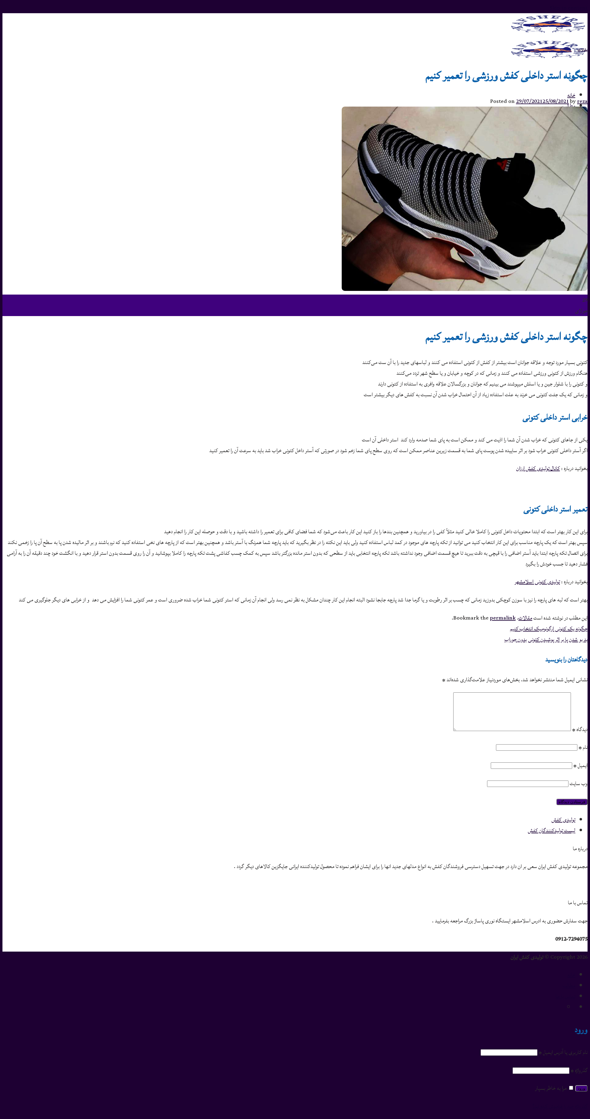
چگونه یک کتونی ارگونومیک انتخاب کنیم (549, 628)
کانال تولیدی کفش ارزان (538, 468)
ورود (581, 1088)
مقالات (583, 49)
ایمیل (580, 765)
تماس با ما (565, 996)
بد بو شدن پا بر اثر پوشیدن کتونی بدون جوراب (546, 639)
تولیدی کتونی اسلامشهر (537, 581)
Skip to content (569, 7)
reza (582, 101)
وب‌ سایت (579, 783)
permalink (503, 617)
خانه (571, 95)
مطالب (569, 985)
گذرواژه (579, 1070)
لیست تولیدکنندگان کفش (551, 830)
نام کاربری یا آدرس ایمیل (563, 1052)
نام (583, 747)
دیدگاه (580, 729)
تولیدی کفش (563, 819)
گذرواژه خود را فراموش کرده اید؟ (560, 1106)
